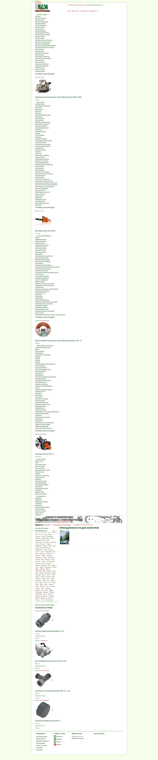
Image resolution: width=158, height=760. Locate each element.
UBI (43, 578)
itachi (45, 557)
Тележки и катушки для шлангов (44, 283)
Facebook (59, 739)
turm (45, 584)
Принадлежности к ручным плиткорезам (47, 411)
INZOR (51, 592)
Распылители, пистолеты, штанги (44, 285)
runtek (38, 555)
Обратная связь (40, 743)
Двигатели (38, 137)
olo (37, 582)
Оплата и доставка (41, 745)
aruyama (48, 567)
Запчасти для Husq (40, 18)
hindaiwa (38, 580)
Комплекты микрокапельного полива (46, 302)
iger (47, 586)
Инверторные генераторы (42, 417)
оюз (43, 600)
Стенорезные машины (41, 402)
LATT (49, 575)
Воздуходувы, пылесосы (42, 124)
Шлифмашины (39, 375)
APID (49, 577)
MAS (42, 548)
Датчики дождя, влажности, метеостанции (47, 267)
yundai (38, 561)
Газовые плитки (39, 472)
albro (51, 590)
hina (37, 544)
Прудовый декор (40, 201)
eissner (49, 555)
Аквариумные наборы (41, 501)
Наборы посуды (39, 477)
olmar (45, 546)
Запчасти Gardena (40, 23)
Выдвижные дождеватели (42, 259)
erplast (50, 550)
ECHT (44, 555)
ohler (54, 565)
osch (52, 538)
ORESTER (48, 552)
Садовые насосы (40, 243)
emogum (39, 557)
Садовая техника (40, 104)
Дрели (37, 349)
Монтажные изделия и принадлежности (46, 272)
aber (47, 540)
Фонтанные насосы (40, 199)
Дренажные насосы (40, 239)
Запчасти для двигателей (42, 44)
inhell (37, 548)
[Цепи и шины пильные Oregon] (44, 604)
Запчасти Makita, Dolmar (42, 32)
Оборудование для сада (42, 203)
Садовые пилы (39, 148)
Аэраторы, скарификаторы (42, 122)
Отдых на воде (39, 461)
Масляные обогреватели (42, 507)
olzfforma (51, 557)
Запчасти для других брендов (43, 40)
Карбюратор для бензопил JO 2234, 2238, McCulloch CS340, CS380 (58, 97)
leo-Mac (48, 573)
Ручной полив (39, 274)
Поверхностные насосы (42, 245)
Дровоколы (38, 129)
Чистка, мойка (39, 512)
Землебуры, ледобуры (41, 399)
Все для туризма (39, 466)
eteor (48, 569)
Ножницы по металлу (41, 384)
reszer (38, 588)
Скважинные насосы (41, 246)
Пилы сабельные (40, 366)
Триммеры (38, 113)
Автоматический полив (41, 258)
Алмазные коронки (40, 410)
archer (38, 565)
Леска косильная (40, 175)
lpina (50, 534)
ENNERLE (39, 546)
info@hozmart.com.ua (78, 738)
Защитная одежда (40, 190)
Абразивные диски (40, 406)
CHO (50, 546)
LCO (45, 534)
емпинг (45, 596)
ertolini (38, 538)
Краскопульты (39, 373)
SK (37, 573)
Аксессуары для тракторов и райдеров (46, 184)
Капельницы (38, 294)
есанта (38, 600)
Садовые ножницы (40, 150)
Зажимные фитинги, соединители (44, 311)
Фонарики (38, 479)
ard (53, 552)
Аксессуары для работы (42, 64)
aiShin (48, 544)
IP (37, 534)
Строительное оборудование (43, 389)
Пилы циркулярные (41, 367)
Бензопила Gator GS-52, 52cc (45, 231)
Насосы (37, 237)
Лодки (37, 462)
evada (49, 571)
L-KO (41, 534)
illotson (52, 586)
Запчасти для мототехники (43, 42)
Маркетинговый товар (41, 66)
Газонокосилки (39, 120)
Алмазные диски (40, 408)
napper (53, 580)
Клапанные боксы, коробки (43, 269)
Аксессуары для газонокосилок (44, 181)
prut (46, 582)
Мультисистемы (39, 118)
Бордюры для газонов (41, 161)
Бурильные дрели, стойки (42, 404)
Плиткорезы (38, 397)
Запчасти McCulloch (40, 25)
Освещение (38, 197)
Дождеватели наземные (42, 278)
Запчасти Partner (40, 27)
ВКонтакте (59, 736)
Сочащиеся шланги (40, 292)
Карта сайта (39, 750)
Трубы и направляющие (42, 300)
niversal (48, 588)
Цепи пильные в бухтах (42, 53)
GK (54, 571)
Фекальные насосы (40, 241)
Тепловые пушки (40, 391)
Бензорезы (38, 393)
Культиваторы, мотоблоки (42, 106)
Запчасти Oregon (40, 36)
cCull (54, 567)
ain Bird (43, 577)
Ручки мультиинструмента (42, 146)
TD (44, 571)
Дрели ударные (39, 351)
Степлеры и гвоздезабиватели (43, 386)
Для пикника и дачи (41, 481)
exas (37, 586)
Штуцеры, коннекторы (41, 270)
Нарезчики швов (40, 400)
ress (37, 567)
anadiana (46, 542)
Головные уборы (40, 71)
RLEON (38, 575)
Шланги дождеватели (41, 280)
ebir (53, 577)
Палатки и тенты (40, 468)
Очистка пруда (39, 195)
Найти (37, 522)
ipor (49, 565)
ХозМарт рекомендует (42, 741)
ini (43, 590)
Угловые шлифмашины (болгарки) (45, 364)
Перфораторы (39, 353)
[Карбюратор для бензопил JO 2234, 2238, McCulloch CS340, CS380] (43, 86)
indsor (45, 592)
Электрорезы (39, 395)
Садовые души (39, 287)
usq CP (47, 559)
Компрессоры (39, 419)
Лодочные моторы (40, 464)
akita (42, 567)
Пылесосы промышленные (43, 369)
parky (41, 582)
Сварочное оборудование (42, 424)
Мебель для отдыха (41, 494)
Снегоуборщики (40, 135)
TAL (44, 563)
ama (45, 594)
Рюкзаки (37, 473)
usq (42, 559)
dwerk (41, 573)
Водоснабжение (39, 509)
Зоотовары (38, 498)
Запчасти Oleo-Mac (40, 31)
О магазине (39, 747)
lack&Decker (45, 538)
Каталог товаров (42, 11)
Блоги (37, 5)
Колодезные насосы (41, 248)
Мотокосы (38, 111)
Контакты (37, 1)
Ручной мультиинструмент (43, 144)
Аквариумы (38, 500)
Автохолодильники (40, 483)
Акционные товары (44, 607)
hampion (53, 542)
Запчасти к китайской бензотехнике (45, 45)
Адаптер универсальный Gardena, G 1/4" (49, 631)
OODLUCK (49, 553)
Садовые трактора (40, 131)
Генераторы (38, 415)
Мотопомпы (38, 254)
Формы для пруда (40, 194)
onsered (48, 563)
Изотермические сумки (42, 484)
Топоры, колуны (39, 157)
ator (37, 553)
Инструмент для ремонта (42, 56)
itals (46, 590)
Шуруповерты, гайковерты (43, 354)
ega (37, 569)
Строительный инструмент (43, 347)
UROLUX (48, 548)
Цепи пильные (39, 51)
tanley (53, 582)
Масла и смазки (39, 49)
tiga (41, 584)
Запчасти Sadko (39, 38)
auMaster (50, 536)
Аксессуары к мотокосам (42, 179)
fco (54, 546)
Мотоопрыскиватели (41, 126)
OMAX (50, 594)
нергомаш (49, 600)
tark (37, 584)
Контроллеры (39, 263)
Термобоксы (38, 486)
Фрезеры (37, 362)
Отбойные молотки (40, 378)
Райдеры (37, 133)
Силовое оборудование (42, 413)
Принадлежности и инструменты (44, 47)
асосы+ (51, 598)
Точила (37, 388)
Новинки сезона (40, 739)
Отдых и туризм (39, 69)
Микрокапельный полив (42, 291)
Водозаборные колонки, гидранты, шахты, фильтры (50, 314)
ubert (38, 577)
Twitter (58, 741)
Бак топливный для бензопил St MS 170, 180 (50, 661)
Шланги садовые (40, 281)
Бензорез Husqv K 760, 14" (44, 454)
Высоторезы (38, 117)
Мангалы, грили (39, 492)
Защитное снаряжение (41, 188)
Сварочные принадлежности (43, 428)
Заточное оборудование (42, 172)
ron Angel (38, 563)
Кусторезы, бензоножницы (43, 115)
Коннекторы (38, 296)
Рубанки (37, 360)
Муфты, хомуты (39, 313)
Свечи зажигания (40, 62)
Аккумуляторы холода (41, 488)
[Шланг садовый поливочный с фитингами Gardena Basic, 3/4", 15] (43, 329)
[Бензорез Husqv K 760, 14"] (43, 443)
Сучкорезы (38, 153)
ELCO (45, 550)
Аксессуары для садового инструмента (46, 183)
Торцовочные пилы (40, 382)
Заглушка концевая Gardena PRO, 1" (48, 721)
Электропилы (39, 109)
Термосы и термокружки (42, 475)
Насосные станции (40, 250)
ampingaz (39, 542)
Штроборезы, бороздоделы (43, 380)
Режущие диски (39, 177)
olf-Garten (39, 594)
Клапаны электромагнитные (43, 265)
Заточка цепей (39, 60)
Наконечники (39, 298)
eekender (39, 592)
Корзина (39, 524)
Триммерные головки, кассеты (44, 173)
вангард (38, 596)
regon (54, 573)
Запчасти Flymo (39, 29)
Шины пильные (39, 55)
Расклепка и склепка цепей (43, 58)
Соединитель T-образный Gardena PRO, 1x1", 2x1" (53, 691)
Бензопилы (38, 107)
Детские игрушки (40, 67)
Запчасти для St (39, 20)
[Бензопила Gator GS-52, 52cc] (43, 220)
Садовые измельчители (42, 128)
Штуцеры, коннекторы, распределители (46, 289)
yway (44, 561)
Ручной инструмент (40, 142)
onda (38, 559)
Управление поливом (41, 307)
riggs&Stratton (40, 540)
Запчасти (37, 16)
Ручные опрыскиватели (42, 162)
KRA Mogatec (51, 561)
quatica (38, 536)
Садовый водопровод (41, 305)
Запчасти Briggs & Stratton (42, 34)
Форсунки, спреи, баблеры (42, 261)
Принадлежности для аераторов (44, 186)
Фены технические (40, 371)
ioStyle (42, 553)
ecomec (51, 584)
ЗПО (38, 598)
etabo (42, 569)
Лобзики (37, 358)
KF (48, 580)
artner (44, 575)
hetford (42, 586)
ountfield (39, 571)
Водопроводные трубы (41, 309)
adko (52, 578)
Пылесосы (38, 514)
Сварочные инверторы (41, 426)
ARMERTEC (39, 550)
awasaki (43, 565)
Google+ (59, 744)
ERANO (38, 590)
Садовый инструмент (41, 139)
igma (44, 580)
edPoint (38, 578)
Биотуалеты (38, 490)
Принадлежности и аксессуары (44, 164)
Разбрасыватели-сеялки (42, 159)
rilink (42, 588)
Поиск (38, 518)
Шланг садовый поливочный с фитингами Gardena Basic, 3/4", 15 (58, 340)
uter (53, 559)
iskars (38, 552)
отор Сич (44, 598)
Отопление (38, 503)
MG (53, 575)
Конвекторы (38, 505)
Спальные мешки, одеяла (42, 470)
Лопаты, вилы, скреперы (42, 155)
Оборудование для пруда (42, 192)
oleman (42, 544)
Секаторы (38, 151)
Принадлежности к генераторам (44, 422)
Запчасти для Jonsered (41, 21)
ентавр (51, 596)
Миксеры (37, 356)
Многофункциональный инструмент (45, 377)
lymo (42, 552)
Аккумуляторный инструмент (43, 140)
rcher (44, 536)
